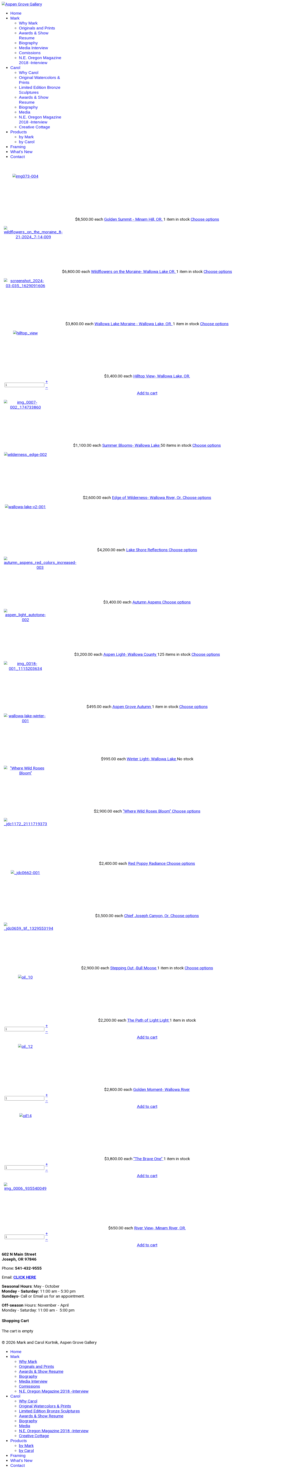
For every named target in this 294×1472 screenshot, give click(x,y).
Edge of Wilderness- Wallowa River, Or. (147, 497)
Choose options (205, 219)
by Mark (26, 137)
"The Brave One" (148, 1158)
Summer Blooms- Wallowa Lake (131, 445)
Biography (28, 43)
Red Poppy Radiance (147, 863)
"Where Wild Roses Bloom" (147, 811)
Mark (15, 18)
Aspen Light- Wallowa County (130, 654)
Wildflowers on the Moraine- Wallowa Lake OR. (133, 271)
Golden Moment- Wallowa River (161, 1089)
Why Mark (28, 23)
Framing (18, 147)
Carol (15, 67)
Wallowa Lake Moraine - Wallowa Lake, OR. (133, 323)
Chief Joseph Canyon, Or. (147, 915)
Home (16, 13)
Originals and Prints (37, 28)
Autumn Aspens (147, 602)
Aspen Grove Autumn (132, 706)
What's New (21, 151)
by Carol (26, 142)
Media (24, 112)
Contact (17, 156)
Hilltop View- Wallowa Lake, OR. (161, 376)
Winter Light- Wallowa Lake (152, 758)
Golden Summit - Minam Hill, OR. (133, 219)
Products (18, 132)
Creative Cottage (34, 127)
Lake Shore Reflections (147, 549)
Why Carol (28, 72)
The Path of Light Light (148, 1020)
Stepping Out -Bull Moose (133, 967)
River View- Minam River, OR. (160, 1228)
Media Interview (33, 48)
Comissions (30, 53)
